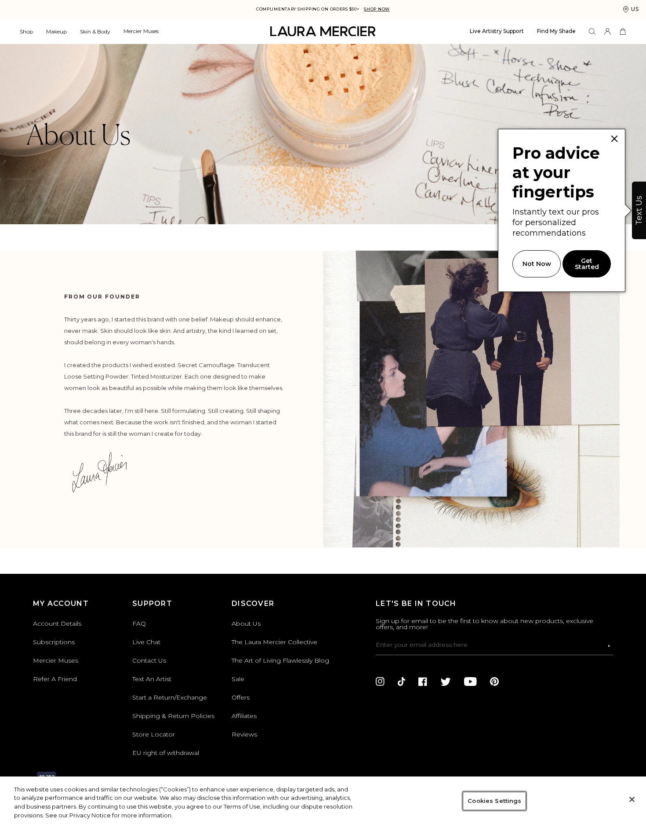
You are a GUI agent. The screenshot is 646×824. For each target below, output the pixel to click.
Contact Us (149, 660)
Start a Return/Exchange (169, 697)
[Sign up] (609, 646)
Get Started (587, 264)
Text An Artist (151, 679)
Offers (241, 697)
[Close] (632, 799)
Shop (26, 31)
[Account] (607, 31)
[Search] (592, 31)
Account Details (57, 623)
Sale (238, 679)
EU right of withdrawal (165, 753)
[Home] (323, 31)
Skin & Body (95, 31)
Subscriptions (54, 642)
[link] (614, 138)
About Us (246, 623)
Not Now (537, 264)
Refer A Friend (55, 679)
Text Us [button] (639, 210)
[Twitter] (445, 681)
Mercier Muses (141, 31)
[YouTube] (470, 681)
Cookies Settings (494, 800)
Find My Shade (556, 31)
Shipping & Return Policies (173, 716)
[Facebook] (422, 681)
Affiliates (244, 716)
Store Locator (153, 734)
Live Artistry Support (497, 31)
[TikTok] (401, 681)
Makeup (56, 31)
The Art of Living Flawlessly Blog (280, 660)
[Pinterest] (494, 681)
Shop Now (377, 9)
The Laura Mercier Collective (274, 642)
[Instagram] (380, 681)
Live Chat (146, 642)
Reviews (244, 734)
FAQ (139, 623)
